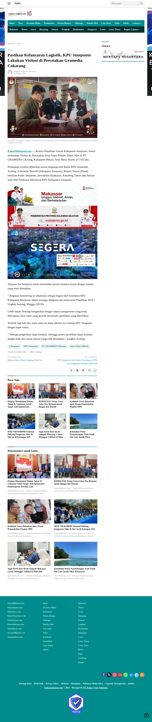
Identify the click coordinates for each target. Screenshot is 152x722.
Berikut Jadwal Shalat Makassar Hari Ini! (25, 358)
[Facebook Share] (71, 370)
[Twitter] (109, 675)
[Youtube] (120, 675)
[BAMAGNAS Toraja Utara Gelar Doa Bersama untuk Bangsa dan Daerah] (52, 391)
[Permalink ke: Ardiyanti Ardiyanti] (10, 72)
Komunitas (49, 23)
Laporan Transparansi (116, 684)
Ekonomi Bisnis (33, 23)
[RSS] (142, 675)
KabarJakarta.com (15, 608)
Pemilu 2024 (92, 23)
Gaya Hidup (48, 645)
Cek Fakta (106, 23)
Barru (80, 650)
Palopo (81, 662)
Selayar (55, 29)
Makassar (13, 29)
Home (12, 23)
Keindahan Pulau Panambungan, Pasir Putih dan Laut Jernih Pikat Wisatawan (82, 435)
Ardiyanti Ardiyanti (20, 71)
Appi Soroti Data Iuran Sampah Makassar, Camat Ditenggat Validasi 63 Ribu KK (51, 435)
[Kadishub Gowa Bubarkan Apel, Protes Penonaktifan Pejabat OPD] (83, 391)
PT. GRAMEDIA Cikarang (54, 346)
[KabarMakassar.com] (20, 13)
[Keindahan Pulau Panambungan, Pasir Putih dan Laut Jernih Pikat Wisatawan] (83, 421)
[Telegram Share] (89, 370)
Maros (24, 29)
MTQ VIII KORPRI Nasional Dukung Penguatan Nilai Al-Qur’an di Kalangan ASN (21, 434)
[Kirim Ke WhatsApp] (95, 370)
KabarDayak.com (15, 620)
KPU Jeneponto (31, 346)
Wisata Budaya (64, 23)
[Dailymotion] (136, 675)
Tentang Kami (25, 684)
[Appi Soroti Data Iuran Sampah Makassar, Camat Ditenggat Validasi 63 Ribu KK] (52, 421)
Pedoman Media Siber (93, 684)
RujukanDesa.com (15, 637)
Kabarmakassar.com (53, 688)
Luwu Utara (83, 645)
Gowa (33, 29)
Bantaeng (43, 29)
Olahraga (79, 23)
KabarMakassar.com (16, 603)
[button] (141, 3)
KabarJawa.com (14, 612)
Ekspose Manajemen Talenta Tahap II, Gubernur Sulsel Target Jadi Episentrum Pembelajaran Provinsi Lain (20, 404)
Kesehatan (47, 637)
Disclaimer (75, 684)
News (20, 23)
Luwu (102, 29)
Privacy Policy (52, 684)
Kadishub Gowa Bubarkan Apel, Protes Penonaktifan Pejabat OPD (82, 404)
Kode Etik (38, 684)
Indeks (17, 3)
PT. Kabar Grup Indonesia (95, 688)
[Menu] (10, 3)
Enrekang (82, 658)
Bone (80, 654)
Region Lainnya (131, 29)
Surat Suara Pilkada (79, 346)
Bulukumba (78, 29)
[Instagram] (114, 675)
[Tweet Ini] (77, 370)
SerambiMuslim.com (16, 633)
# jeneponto (14, 346)
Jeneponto (92, 29)
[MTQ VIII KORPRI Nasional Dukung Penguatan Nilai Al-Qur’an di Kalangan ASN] (21, 421)
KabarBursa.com (15, 629)
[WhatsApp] (125, 675)
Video (116, 23)
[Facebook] (103, 675)
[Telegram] (131, 675)
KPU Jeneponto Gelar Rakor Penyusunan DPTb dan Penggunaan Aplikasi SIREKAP (77, 360)
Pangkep (66, 29)
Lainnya (136, 23)
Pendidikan (47, 641)
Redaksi (64, 684)
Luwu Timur (115, 29)
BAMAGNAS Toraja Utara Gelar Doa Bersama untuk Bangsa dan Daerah (51, 404)
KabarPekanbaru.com (17, 616)
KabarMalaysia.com (16, 624)
